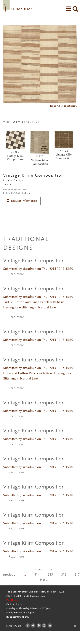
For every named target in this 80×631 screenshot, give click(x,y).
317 (77, 574)
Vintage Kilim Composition (34, 261)
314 (36, 574)
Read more (16, 274)
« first (39, 569)
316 (63, 574)
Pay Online (12, 600)
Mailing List (14, 626)
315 (50, 574)
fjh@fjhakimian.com (34, 596)
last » (44, 580)
